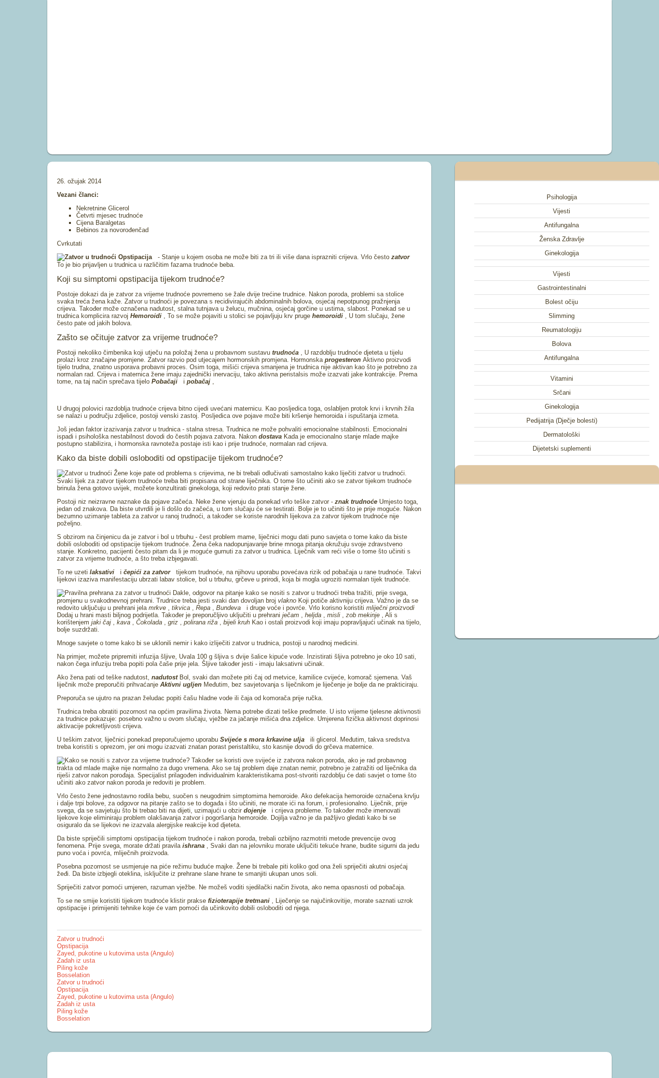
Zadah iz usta (76, 960)
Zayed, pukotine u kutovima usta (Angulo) (115, 953)
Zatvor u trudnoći (80, 938)
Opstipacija (72, 946)
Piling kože (72, 967)
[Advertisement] (220, 77)
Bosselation (73, 975)
